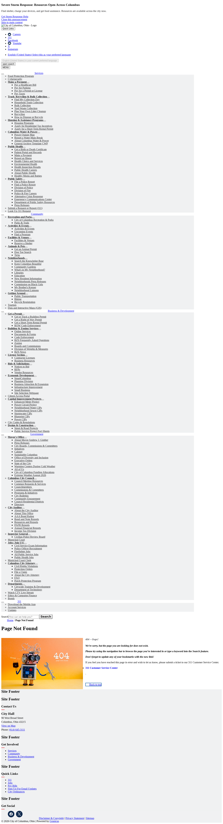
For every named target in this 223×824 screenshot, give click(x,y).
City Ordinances (16, 791)
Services (12, 750)
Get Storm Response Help (14, 16)
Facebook (11, 814)
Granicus (54, 821)
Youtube (27, 814)
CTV (35, 814)
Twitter (19, 814)
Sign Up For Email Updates (22, 788)
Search (4, 616)
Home (10, 620)
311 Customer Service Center (101, 668)
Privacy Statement (74, 818)
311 (10, 780)
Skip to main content (12, 22)
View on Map (8, 725)
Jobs (10, 782)
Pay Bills (12, 785)
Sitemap (90, 818)
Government (14, 759)
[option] (115, 54)
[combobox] (30, 60)
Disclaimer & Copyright (51, 818)
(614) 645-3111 (17, 729)
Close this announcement (14, 19)
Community (14, 753)
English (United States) (39, 54)
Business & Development (21, 756)
